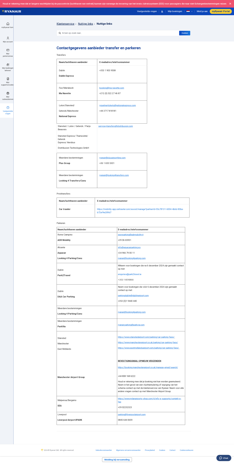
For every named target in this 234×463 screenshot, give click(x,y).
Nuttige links (85, 23)
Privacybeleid (150, 450)
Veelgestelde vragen (147, 11)
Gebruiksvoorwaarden (104, 450)
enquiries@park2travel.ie (129, 274)
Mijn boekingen (175, 11)
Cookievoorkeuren (186, 450)
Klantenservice (65, 23)
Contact (173, 450)
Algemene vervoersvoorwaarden (128, 450)
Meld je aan (202, 11)
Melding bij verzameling (117, 459)
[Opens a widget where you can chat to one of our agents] (223, 458)
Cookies (162, 450)
